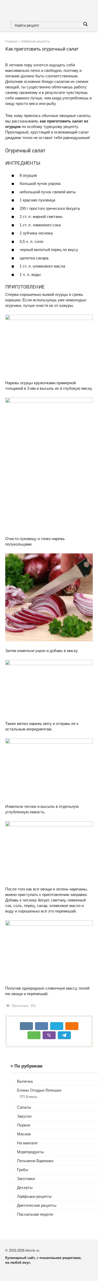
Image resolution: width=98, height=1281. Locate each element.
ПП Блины (28, 1097)
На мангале (27, 1143)
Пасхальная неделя (35, 1214)
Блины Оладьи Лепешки (39, 1090)
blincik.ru (32, 1250)
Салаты (24, 1107)
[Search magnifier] (85, 24)
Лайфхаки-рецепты (34, 1196)
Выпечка (25, 1081)
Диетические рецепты (36, 1205)
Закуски (24, 1116)
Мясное (24, 1134)
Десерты (25, 1187)
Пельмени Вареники (35, 1161)
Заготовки (26, 1178)
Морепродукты (30, 1152)
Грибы (22, 1169)
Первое (23, 1125)
